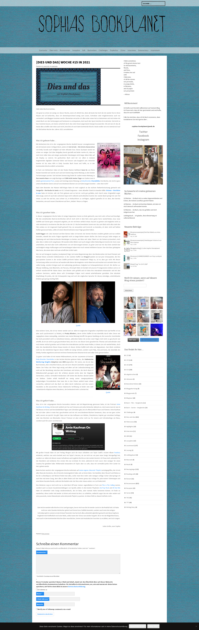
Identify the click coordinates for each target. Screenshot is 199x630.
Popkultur (114, 50)
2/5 (127, 355)
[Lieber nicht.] (196, 626)
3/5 (127, 360)
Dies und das (45, 534)
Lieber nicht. (153, 626)
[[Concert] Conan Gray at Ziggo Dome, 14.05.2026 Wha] (143, 316)
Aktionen (129, 379)
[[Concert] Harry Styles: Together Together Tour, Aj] (157, 303)
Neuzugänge (130, 469)
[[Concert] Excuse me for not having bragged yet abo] (157, 330)
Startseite (43, 50)
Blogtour (129, 398)
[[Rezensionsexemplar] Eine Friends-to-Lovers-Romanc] (143, 303)
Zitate (122, 50)
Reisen (128, 479)
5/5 (127, 370)
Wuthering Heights (43, 362)
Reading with (130, 474)
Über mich (53, 50)
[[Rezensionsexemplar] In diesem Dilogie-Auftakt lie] (157, 316)
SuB (83, 50)
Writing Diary (130, 507)
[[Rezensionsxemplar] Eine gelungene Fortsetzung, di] (130, 316)
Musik (128, 464)
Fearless (117, 453)
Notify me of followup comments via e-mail (54, 609)
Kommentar (42, 552)
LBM (127, 436)
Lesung (128, 450)
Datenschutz (143, 50)
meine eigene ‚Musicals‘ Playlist (90, 470)
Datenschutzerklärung (76, 586)
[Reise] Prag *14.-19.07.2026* (139, 264)
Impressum (155, 50)
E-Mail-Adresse (43, 599)
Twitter (143, 132)
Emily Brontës (90, 181)
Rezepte (129, 488)
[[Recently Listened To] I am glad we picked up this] (143, 330)
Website (40, 604)
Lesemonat (130, 445)
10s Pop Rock (104, 488)
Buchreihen (92, 50)
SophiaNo (54, 66)
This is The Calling (108, 485)
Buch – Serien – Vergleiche (135, 408)
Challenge (129, 412)
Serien (128, 493)
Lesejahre (76, 50)
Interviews (132, 50)
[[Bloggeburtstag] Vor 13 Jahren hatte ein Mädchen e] (130, 303)
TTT (127, 502)
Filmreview (130, 422)
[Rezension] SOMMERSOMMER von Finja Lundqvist (146, 256)
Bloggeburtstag (131, 389)
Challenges (103, 50)
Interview (129, 431)
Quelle (78, 325)
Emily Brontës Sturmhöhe (45, 359)
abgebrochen (131, 374)
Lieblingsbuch (131, 455)
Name (39, 594)
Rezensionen (65, 50)
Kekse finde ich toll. (137, 626)
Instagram (143, 139)
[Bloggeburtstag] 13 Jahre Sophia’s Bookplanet (145, 248)
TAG (127, 498)
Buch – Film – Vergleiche (134, 403)
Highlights (129, 426)
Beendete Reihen (132, 384)
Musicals (129, 460)
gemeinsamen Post (47, 181)
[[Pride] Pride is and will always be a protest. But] (130, 330)
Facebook (143, 135)
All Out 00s (116, 488)
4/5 (127, 365)
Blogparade (130, 393)
